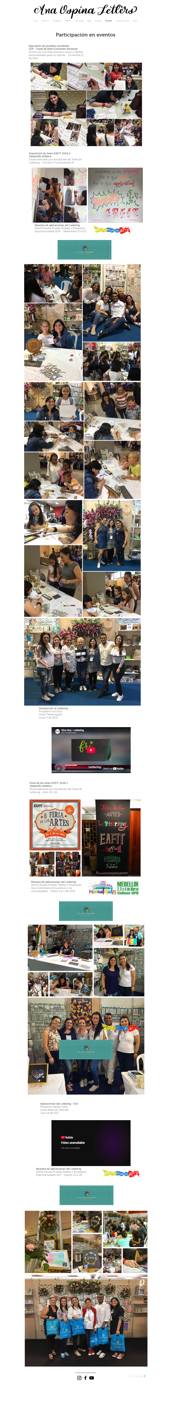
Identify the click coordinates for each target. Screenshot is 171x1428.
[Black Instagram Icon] (79, 1378)
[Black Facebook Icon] (85, 1378)
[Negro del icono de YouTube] (91, 1378)
